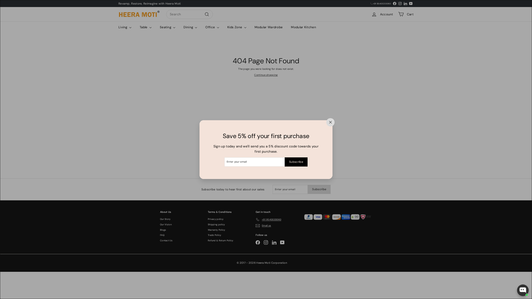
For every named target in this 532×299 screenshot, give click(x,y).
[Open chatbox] (523, 290)
